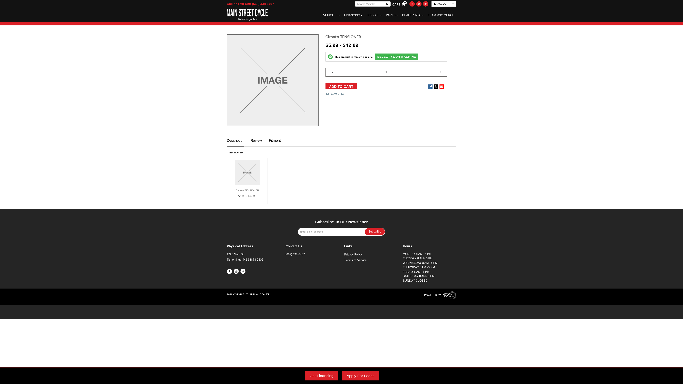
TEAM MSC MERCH (441, 15)
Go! (387, 4)
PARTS (391, 15)
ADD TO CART (341, 87)
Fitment (274, 140)
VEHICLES (330, 15)
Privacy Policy (353, 254)
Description (235, 140)
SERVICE (373, 15)
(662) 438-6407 (295, 254)
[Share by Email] (442, 86)
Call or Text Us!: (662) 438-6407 (250, 4)
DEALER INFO (412, 15)
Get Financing (321, 376)
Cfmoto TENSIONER (247, 190)
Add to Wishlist (334, 94)
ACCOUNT (444, 3)
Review (256, 140)
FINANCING (352, 15)
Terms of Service (355, 260)
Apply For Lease (361, 376)
